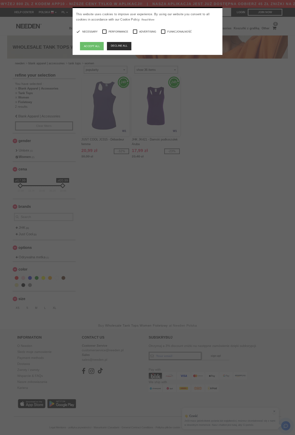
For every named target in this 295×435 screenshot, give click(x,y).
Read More (148, 19)
